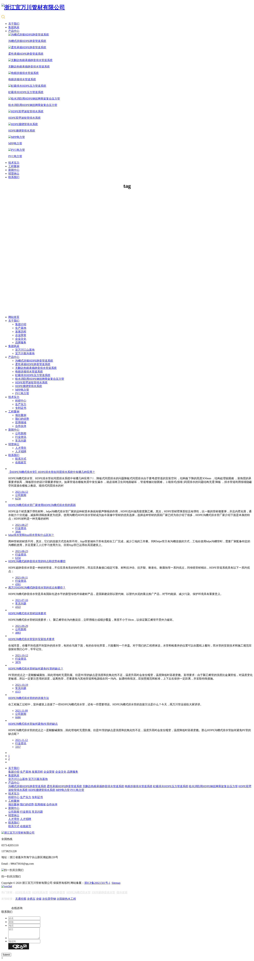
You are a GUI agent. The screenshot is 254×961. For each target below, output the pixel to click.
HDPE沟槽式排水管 (79, 892)
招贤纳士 (13, 173)
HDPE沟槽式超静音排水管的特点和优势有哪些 (36, 561)
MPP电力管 (22, 389)
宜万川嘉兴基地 (25, 353)
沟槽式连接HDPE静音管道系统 (34, 360)
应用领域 (20, 422)
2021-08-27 (21, 524)
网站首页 (13, 317)
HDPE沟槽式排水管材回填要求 (27, 613)
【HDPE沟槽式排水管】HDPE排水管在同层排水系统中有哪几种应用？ (51, 471)
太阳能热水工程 (66, 898)
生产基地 (20, 327)
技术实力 (13, 162)
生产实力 (20, 404)
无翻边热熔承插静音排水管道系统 (36, 367)
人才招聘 (20, 451)
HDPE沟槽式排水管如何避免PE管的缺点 (33, 723)
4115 (18, 691)
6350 (18, 557)
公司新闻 (20, 433)
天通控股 (20, 898)
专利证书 (20, 407)
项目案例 (20, 415)
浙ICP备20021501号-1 (97, 882)
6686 (18, 717)
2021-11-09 (21, 710)
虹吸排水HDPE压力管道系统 (32, 375)
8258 (18, 498)
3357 (18, 746)
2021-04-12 (21, 491)
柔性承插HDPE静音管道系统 (32, 364)
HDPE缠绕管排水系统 (28, 386)
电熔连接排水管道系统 (29, 371)
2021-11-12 (21, 740)
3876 (18, 662)
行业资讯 (20, 436)
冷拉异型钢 (49, 898)
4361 (18, 584)
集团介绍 (20, 324)
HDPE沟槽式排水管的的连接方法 (28, 698)
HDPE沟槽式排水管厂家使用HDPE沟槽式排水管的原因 (42, 505)
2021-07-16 (21, 600)
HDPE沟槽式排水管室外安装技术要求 (31, 639)
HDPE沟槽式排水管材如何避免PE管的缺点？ (35, 668)
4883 (18, 632)
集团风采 (13, 27)
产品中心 (13, 30)
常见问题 (20, 440)
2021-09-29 (21, 626)
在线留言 (20, 462)
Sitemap (116, 882)
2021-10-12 (21, 655)
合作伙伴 (20, 426)
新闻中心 (13, 169)
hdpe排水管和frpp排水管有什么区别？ (31, 534)
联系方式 (20, 458)
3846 (18, 531)
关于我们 (13, 23)
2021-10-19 (21, 684)
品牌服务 (20, 342)
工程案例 (13, 166)
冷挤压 (31, 898)
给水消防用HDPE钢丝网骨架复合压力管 (39, 378)
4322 (18, 606)
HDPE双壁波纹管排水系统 (31, 382)
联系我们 (13, 177)
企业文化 (20, 338)
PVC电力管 (22, 393)
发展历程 (20, 331)
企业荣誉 (20, 335)
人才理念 (20, 447)
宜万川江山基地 (25, 349)
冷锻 (38, 898)
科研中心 (20, 400)
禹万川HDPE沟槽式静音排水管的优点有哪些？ (36, 587)
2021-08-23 (21, 551)
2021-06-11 (21, 577)
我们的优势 (22, 418)
